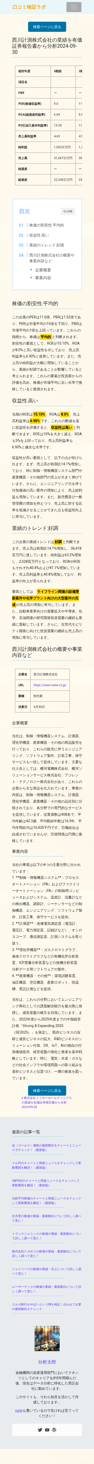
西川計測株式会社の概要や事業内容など (51, 258)
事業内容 (43, 277)
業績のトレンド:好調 (46, 245)
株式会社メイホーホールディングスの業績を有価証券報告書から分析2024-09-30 (47, 1102)
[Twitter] (40, 1430)
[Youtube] (47, 1430)
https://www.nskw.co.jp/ (50, 685)
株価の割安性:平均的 (46, 225)
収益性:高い (39, 235)
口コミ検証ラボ (29, 7)
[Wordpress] (54, 1430)
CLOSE (68, 211)
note (19, 1410)
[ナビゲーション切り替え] (73, 7)
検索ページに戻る (47, 27)
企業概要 (43, 270)
